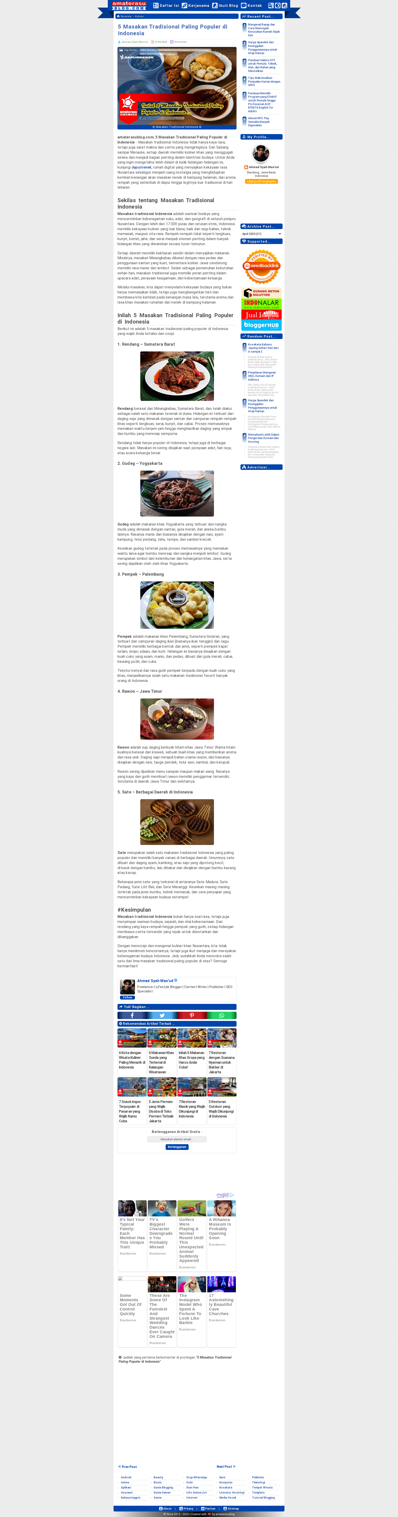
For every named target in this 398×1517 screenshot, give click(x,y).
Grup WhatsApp (196, 1477)
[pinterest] (192, 1015)
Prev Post (129, 1467)
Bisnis (157, 1482)
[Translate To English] (271, 5)
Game (157, 1497)
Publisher (258, 1477)
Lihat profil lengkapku (261, 181)
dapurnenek (142, 167)
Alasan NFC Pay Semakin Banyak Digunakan (259, 122)
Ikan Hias (192, 1487)
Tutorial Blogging (263, 1497)
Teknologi (258, 1482)
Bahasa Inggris (130, 1497)
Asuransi (126, 1492)
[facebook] (132, 1015)
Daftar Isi (169, 5)
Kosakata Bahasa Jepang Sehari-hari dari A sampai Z (263, 348)
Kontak (254, 5)
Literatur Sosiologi (231, 1492)
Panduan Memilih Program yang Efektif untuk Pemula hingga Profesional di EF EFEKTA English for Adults (262, 102)
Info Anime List (196, 1492)
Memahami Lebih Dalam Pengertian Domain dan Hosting (263, 438)
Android (126, 1477)
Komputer (226, 1482)
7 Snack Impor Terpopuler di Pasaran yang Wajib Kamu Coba (130, 1111)
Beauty (158, 1477)
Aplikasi (126, 1487)
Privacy (188, 1508)
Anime (125, 1482)
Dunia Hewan (162, 1492)
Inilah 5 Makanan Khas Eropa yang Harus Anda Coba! (192, 1060)
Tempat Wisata (262, 1487)
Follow (127, 997)
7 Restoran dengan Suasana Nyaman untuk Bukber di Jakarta (221, 1062)
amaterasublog (225, 1514)
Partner (210, 1508)
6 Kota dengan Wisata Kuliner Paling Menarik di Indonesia (132, 1060)
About (167, 1508)
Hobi (189, 1482)
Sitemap (233, 1508)
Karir (222, 1477)
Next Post (224, 1466)
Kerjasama (198, 5)
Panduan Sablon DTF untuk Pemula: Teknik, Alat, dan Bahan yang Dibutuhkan (262, 66)
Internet (191, 1497)
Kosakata (225, 1487)
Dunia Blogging (163, 1487)
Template (258, 1492)
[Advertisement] (261, 542)
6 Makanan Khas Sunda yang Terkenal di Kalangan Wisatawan (161, 1062)
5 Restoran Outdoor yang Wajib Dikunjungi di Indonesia (221, 1109)
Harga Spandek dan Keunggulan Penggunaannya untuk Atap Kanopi (262, 48)
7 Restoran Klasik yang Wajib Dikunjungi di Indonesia (192, 1109)
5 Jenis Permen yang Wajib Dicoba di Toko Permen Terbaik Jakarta (161, 1111)
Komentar (180, 41)
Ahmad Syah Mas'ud (264, 167)
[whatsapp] (222, 1015)
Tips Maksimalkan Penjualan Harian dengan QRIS (264, 81)
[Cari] (284, 6)
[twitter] (162, 1015)
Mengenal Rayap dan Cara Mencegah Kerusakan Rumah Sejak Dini (264, 30)
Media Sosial (227, 1497)
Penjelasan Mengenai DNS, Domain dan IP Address (262, 376)
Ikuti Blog (228, 5)
